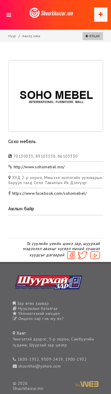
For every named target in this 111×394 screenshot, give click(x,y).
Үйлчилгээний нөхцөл (38, 313)
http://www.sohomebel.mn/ (39, 166)
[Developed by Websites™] (87, 383)
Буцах (94, 36)
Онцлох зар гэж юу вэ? (40, 318)
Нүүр (12, 36)
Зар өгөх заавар (32, 303)
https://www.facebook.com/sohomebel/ (49, 193)
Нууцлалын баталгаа (37, 308)
